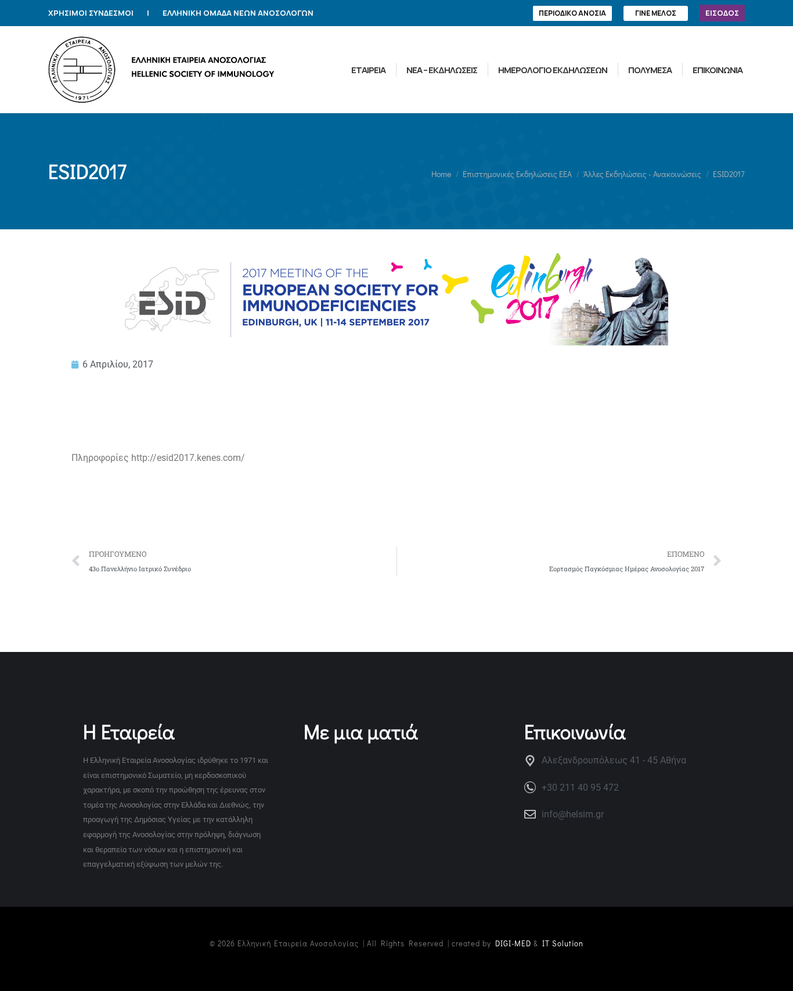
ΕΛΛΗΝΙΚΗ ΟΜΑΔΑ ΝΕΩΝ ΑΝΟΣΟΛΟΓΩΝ (238, 13)
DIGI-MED (513, 943)
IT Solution (562, 943)
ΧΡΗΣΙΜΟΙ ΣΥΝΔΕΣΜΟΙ (91, 13)
